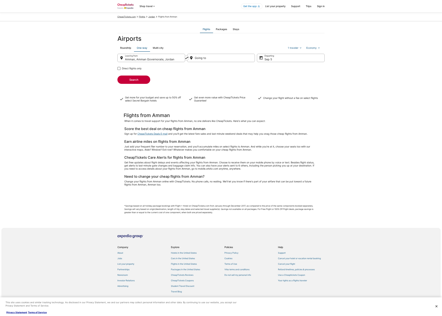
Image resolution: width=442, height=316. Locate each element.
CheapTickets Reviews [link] (182, 275)
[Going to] (221, 58)
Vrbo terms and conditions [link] (236, 269)
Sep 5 (268, 59)
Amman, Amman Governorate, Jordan (149, 59)
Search (133, 79)
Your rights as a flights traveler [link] (292, 280)
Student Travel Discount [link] (182, 286)
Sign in (321, 6)
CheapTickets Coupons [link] (182, 280)
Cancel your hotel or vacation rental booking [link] (299, 258)
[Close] (436, 306)
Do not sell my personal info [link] (237, 275)
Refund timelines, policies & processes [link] (296, 269)
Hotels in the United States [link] (184, 253)
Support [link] (282, 253)
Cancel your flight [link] (286, 264)
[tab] (206, 29)
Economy (311, 47)
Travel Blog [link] (176, 291)
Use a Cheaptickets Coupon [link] (291, 275)
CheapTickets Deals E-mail (152, 133)
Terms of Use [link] (230, 264)
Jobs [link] (119, 258)
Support (295, 6)
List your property (275, 6)
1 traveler (293, 47)
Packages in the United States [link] (185, 269)
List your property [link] (125, 264)
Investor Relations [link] (126, 280)
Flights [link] (142, 16)
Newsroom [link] (122, 275)
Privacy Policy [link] (231, 253)
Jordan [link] (151, 16)
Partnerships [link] (123, 269)
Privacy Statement (16, 312)
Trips (308, 6)
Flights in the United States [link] (184, 264)
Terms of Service (37, 312)
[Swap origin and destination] (186, 57)
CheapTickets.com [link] (126, 16)
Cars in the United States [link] (183, 258)
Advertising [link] (122, 286)
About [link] (120, 253)
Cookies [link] (228, 258)
